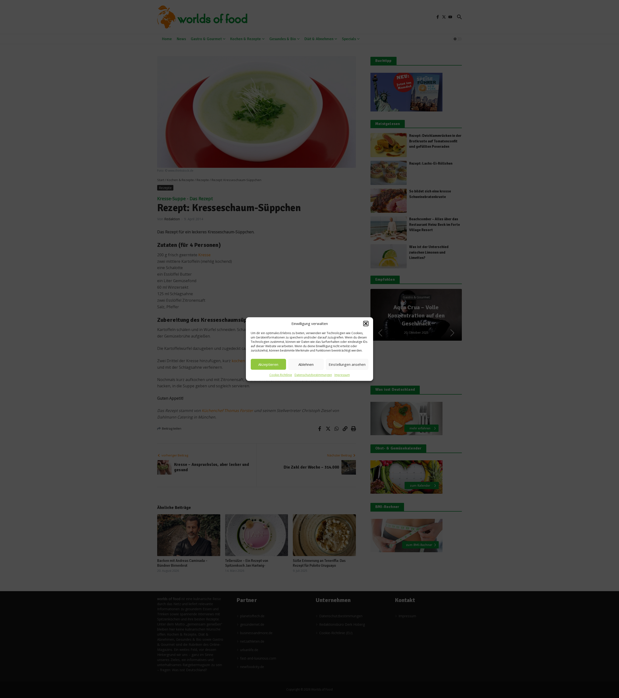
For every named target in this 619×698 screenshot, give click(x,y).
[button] (365, 323)
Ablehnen (306, 364)
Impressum (342, 375)
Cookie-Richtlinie (280, 375)
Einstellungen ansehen (347, 364)
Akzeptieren (268, 364)
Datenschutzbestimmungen (313, 375)
